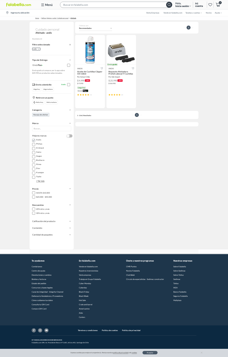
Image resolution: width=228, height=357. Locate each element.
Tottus (176, 283)
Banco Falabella (179, 292)
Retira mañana (52, 102)
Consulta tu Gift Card (40, 304)
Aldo (81, 313)
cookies (134, 353)
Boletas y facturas (39, 279)
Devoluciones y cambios (41, 275)
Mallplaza (177, 300)
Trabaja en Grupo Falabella (90, 279)
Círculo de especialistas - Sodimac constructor (145, 279)
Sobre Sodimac (179, 271)
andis (35, 49)
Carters (82, 317)
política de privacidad (120, 353)
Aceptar (150, 352)
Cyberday (83, 287)
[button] (116, 4)
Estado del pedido (39, 283)
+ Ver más (40, 181)
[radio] (78, 95)
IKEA (175, 287)
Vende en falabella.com (88, 266)
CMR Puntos (131, 266)
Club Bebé (130, 275)
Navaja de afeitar (40, 115)
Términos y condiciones (88, 330)
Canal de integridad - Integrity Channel (47, 292)
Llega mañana (48, 89)
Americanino (84, 309)
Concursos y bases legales (42, 287)
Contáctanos (37, 266)
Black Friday (84, 292)
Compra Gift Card (39, 309)
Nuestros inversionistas (88, 271)
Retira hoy (39, 102)
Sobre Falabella (179, 266)
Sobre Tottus (178, 275)
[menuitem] (192, 13)
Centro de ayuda (38, 271)
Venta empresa (85, 275)
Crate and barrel (85, 304)
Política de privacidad (131, 330)
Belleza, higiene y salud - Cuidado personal (54, 18)
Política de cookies (110, 330)
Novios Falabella (133, 271)
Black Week (83, 296)
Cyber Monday (85, 283)
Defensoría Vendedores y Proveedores (47, 296)
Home (37, 18)
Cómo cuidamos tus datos (42, 300)
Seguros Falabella (180, 296)
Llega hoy (36, 89)
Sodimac (176, 279)
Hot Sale (82, 300)
